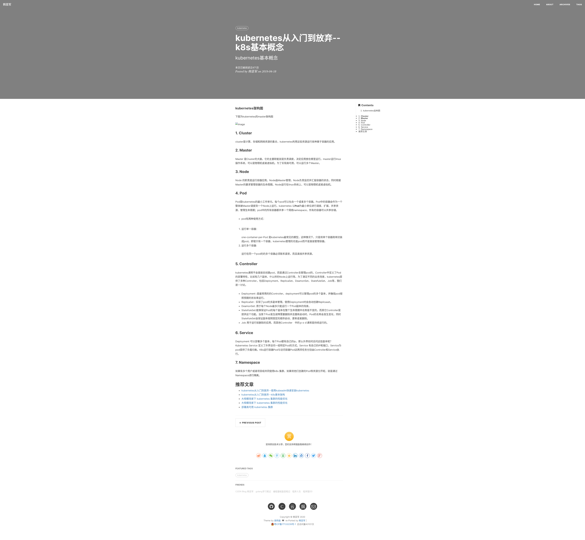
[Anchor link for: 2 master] (228, 150)
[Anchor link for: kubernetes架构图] (229, 108)
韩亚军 (7, 4)
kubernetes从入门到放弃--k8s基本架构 (263, 394)
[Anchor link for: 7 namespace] (228, 362)
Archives (565, 4)
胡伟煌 (277, 520)
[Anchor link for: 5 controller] (228, 264)
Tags (579, 4)
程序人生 (296, 491)
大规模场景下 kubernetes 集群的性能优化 (264, 398)
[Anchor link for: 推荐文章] (227, 384)
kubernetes (242, 28)
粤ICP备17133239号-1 (285, 524)
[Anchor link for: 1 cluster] (228, 133)
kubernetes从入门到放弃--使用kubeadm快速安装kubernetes (275, 390)
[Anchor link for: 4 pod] (228, 193)
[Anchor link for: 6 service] (228, 332)
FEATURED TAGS (244, 468)
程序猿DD (307, 491)
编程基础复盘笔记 (281, 491)
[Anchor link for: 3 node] (228, 171)
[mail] (314, 506)
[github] (271, 506)
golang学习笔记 (263, 491)
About (549, 4)
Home (537, 4)
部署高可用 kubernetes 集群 (257, 407)
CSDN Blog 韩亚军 (244, 491)
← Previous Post (250, 422)
